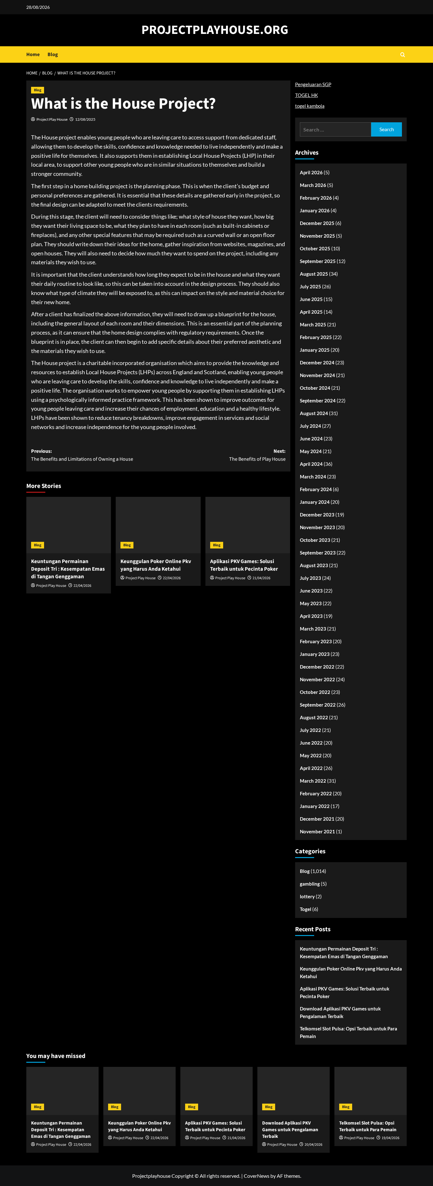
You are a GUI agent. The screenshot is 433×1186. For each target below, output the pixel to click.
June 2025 (311, 299)
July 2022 (310, 730)
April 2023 (311, 616)
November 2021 (317, 831)
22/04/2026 (82, 585)
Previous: (82, 455)
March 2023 (313, 628)
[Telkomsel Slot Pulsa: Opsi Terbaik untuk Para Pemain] (370, 1091)
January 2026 (315, 210)
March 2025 (313, 324)
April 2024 (311, 464)
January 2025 (315, 350)
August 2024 (314, 413)
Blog (53, 54)
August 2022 (314, 717)
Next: (257, 455)
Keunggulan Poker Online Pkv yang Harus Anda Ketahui (155, 565)
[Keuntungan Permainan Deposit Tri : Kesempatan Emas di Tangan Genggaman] (68, 525)
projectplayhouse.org (214, 30)
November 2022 (317, 679)
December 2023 (317, 514)
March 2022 (313, 781)
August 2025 (314, 274)
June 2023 (311, 590)
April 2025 (311, 312)
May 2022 (311, 755)
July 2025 (310, 286)
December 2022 (317, 667)
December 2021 (317, 819)
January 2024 (315, 502)
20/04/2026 (313, 1144)
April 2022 (311, 768)
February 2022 (316, 793)
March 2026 (313, 185)
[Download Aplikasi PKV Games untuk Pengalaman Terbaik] (293, 1091)
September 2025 (318, 261)
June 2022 (311, 743)
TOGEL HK (306, 95)
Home (33, 54)
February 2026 (316, 198)
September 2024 (318, 400)
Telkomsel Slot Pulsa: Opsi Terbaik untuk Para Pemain (348, 1032)
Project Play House (52, 119)
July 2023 (310, 578)
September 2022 (318, 705)
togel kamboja (310, 106)
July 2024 (310, 426)
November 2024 (317, 375)
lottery (307, 896)
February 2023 (316, 641)
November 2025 (317, 236)
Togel (305, 909)
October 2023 (315, 540)
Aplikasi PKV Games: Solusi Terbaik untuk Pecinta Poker (244, 565)
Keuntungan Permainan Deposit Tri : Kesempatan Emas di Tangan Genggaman (68, 569)
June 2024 (311, 438)
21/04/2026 (261, 578)
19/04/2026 (390, 1138)
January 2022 (315, 806)
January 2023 (315, 654)
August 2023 (314, 565)
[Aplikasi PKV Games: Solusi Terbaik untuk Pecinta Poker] (247, 525)
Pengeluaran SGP (313, 84)
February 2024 (316, 489)
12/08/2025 (85, 119)
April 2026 (311, 172)
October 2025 (315, 248)
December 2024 (317, 362)
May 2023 (311, 603)
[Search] (403, 54)
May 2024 (311, 451)
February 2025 (316, 337)
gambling (310, 884)
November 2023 (317, 527)
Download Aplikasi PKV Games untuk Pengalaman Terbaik (340, 1012)
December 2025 (317, 223)
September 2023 (318, 552)
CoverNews (256, 1176)
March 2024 (313, 476)
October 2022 (315, 692)
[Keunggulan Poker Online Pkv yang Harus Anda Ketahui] (158, 525)
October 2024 (315, 388)
